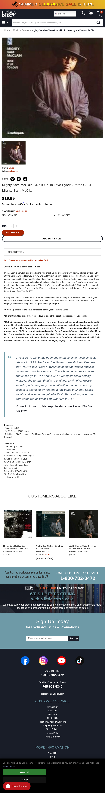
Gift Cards (52, 714)
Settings (24, 779)
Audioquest (13, 171)
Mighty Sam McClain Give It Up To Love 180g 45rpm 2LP (82, 547)
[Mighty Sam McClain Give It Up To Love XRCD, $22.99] (50, 524)
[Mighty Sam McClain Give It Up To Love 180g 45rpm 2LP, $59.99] (83, 524)
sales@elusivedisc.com (52, 694)
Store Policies (52, 729)
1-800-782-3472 (77, 578)
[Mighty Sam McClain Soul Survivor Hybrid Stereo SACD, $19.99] (18, 524)
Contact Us (52, 718)
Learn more (8, 766)
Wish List (52, 710)
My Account (52, 707)
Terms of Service (52, 737)
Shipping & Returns (52, 725)
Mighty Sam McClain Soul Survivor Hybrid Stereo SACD (16, 547)
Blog (52, 757)
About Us (52, 753)
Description (16, 252)
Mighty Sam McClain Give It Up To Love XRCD (49, 547)
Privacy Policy (52, 733)
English (61, 14)
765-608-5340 (52, 686)
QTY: (4, 225)
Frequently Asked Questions (52, 722)
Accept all (24, 772)
